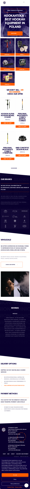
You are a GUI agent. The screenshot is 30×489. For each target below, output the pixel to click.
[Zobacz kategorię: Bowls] (22, 47)
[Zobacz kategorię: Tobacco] (7, 78)
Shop (4, 453)
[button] (18, 2)
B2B (8, 453)
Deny (15, 479)
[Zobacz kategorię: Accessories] (7, 63)
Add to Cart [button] (8, 123)
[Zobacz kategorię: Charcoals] (22, 63)
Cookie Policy (10, 487)
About (13, 453)
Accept (15, 475)
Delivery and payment (22, 453)
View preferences (15, 483)
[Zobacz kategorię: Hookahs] (7, 47)
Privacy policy (18, 487)
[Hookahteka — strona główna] (4, 3)
